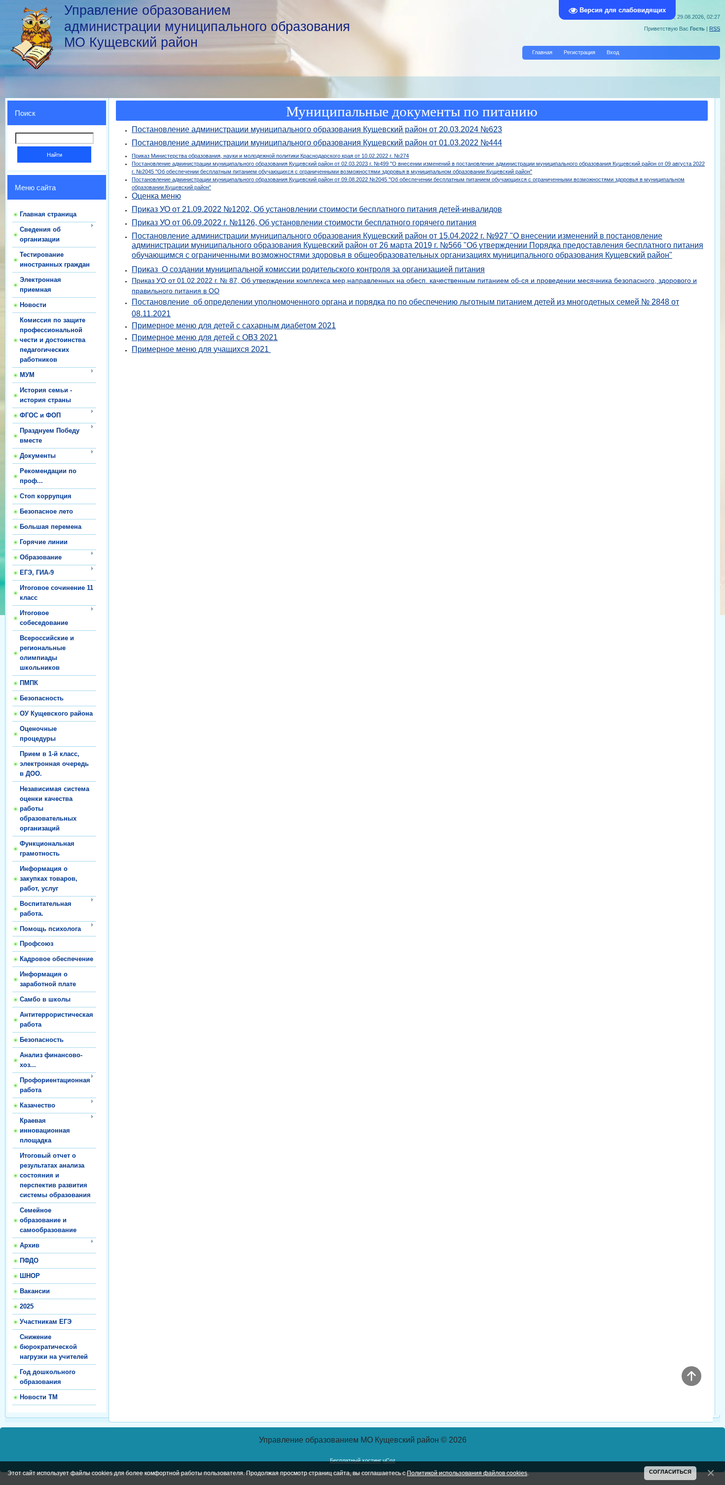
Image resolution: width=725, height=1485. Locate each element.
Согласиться (670, 1472)
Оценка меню (156, 196)
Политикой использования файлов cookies (467, 1473)
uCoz (389, 1460)
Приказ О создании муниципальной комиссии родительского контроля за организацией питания (308, 269)
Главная (542, 52)
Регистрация (579, 52)
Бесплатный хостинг (355, 1460)
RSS (714, 29)
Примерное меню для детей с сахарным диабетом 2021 (234, 325)
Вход (613, 52)
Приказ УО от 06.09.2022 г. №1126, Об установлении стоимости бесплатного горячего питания (304, 222)
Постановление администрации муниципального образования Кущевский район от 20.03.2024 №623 (317, 129)
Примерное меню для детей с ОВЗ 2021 (205, 337)
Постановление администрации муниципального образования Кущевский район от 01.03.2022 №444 (317, 142)
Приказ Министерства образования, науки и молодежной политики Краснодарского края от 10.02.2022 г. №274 (270, 156)
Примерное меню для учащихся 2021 (201, 349)
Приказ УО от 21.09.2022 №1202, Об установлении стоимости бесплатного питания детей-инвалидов (317, 209)
